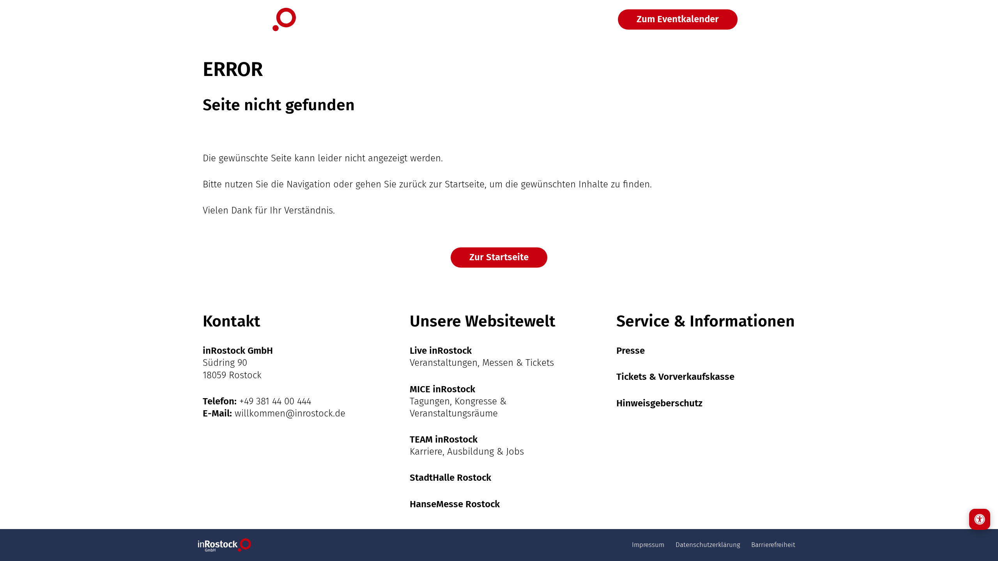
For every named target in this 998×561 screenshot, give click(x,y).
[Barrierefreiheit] (979, 519)
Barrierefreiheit (773, 545)
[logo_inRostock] (249, 19)
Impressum (648, 545)
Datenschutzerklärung (708, 545)
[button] (777, 19)
